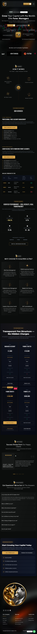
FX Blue (18, 239)
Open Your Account (9, 377)
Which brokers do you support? (8, 524)
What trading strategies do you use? (9, 520)
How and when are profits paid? (8, 512)
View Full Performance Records (18, 243)
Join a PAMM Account (8, 157)
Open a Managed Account (9, 127)
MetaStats (25, 239)
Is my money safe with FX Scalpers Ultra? (11, 494)
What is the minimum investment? (9, 508)
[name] (34, 4)
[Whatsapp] (34, 631)
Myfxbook (12, 239)
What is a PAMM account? (7, 503)
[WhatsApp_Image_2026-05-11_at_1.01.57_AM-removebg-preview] (4, 4)
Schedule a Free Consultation (26, 552)
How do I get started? (6, 529)
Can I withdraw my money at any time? (10, 516)
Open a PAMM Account (10, 552)
